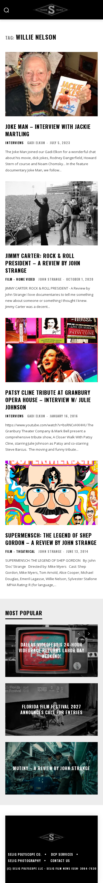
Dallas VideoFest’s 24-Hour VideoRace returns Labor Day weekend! (51, 651)
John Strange (50, 279)
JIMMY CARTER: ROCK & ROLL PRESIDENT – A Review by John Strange (42, 263)
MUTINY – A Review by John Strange (51, 768)
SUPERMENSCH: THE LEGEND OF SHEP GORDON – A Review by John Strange (51, 538)
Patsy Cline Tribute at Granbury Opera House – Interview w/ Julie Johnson (48, 399)
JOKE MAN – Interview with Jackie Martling (48, 130)
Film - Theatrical (20, 551)
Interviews (14, 142)
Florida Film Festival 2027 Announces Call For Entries (51, 709)
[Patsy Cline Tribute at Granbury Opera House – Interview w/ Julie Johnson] (51, 350)
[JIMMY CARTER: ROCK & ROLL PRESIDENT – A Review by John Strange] (51, 213)
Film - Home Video (20, 279)
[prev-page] (79, 634)
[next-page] (88, 634)
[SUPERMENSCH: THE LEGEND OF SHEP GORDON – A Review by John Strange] (51, 493)
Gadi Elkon (36, 142)
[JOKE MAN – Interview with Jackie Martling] (51, 84)
